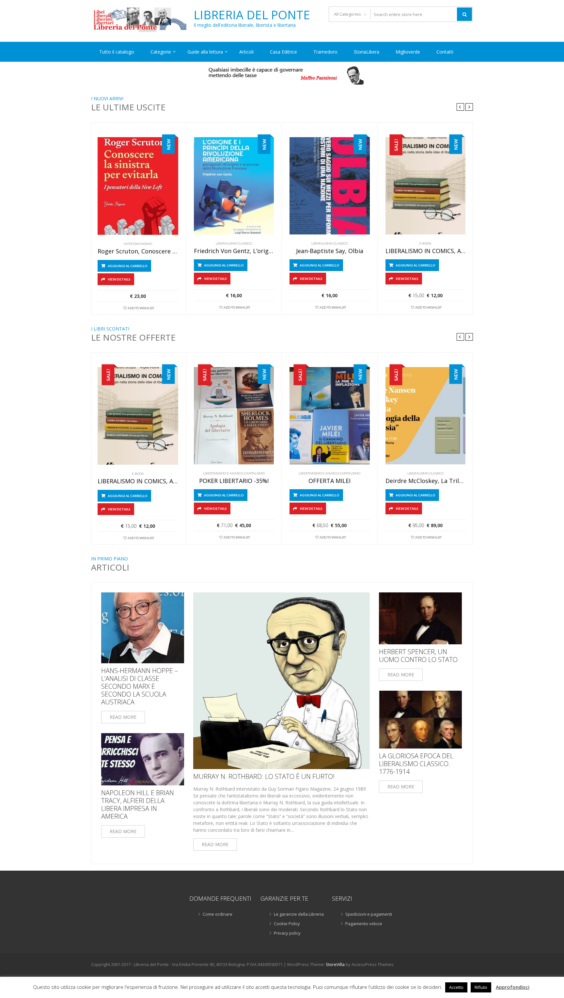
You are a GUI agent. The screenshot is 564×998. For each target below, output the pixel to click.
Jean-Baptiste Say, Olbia (329, 251)
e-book (425, 243)
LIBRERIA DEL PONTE (252, 15)
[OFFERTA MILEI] (330, 415)
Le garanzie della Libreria (299, 914)
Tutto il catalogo (116, 52)
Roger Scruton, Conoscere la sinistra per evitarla (138, 251)
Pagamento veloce (363, 923)
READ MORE (123, 717)
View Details (119, 279)
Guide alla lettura (205, 52)
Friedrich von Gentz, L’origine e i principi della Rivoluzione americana (234, 251)
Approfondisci (512, 987)
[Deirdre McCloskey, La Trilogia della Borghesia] (425, 415)
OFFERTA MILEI (329, 481)
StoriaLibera (366, 52)
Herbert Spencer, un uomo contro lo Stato (418, 656)
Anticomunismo (138, 244)
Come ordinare (217, 914)
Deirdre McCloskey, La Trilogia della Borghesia (425, 481)
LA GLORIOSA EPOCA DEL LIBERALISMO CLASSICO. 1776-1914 (416, 764)
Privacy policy (287, 933)
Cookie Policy (287, 923)
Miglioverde (408, 52)
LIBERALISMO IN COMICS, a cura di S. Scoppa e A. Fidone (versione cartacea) (425, 251)
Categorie (160, 52)
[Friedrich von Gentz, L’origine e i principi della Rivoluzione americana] (234, 185)
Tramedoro (325, 52)
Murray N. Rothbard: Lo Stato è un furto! (264, 777)
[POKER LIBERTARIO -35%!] (234, 415)
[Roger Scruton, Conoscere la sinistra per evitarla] (138, 186)
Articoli (246, 52)
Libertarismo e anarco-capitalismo (234, 473)
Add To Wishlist (141, 308)
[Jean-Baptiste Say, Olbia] (330, 185)
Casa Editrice (283, 52)
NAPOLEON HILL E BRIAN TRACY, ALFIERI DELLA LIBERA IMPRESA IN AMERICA (137, 804)
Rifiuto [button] (481, 987)
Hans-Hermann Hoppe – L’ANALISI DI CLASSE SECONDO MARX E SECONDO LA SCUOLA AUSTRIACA (139, 686)
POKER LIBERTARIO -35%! (234, 481)
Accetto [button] (456, 987)
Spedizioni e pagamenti (368, 914)
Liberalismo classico (234, 243)
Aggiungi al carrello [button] (128, 266)
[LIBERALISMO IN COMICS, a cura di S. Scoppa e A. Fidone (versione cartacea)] (425, 185)
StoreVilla (335, 964)
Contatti (444, 52)
